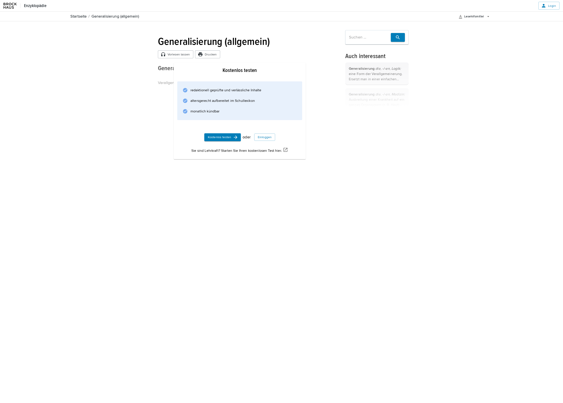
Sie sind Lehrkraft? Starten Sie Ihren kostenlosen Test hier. (236, 150)
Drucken (211, 54)
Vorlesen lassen (179, 54)
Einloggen (265, 137)
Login (552, 6)
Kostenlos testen (219, 137)
